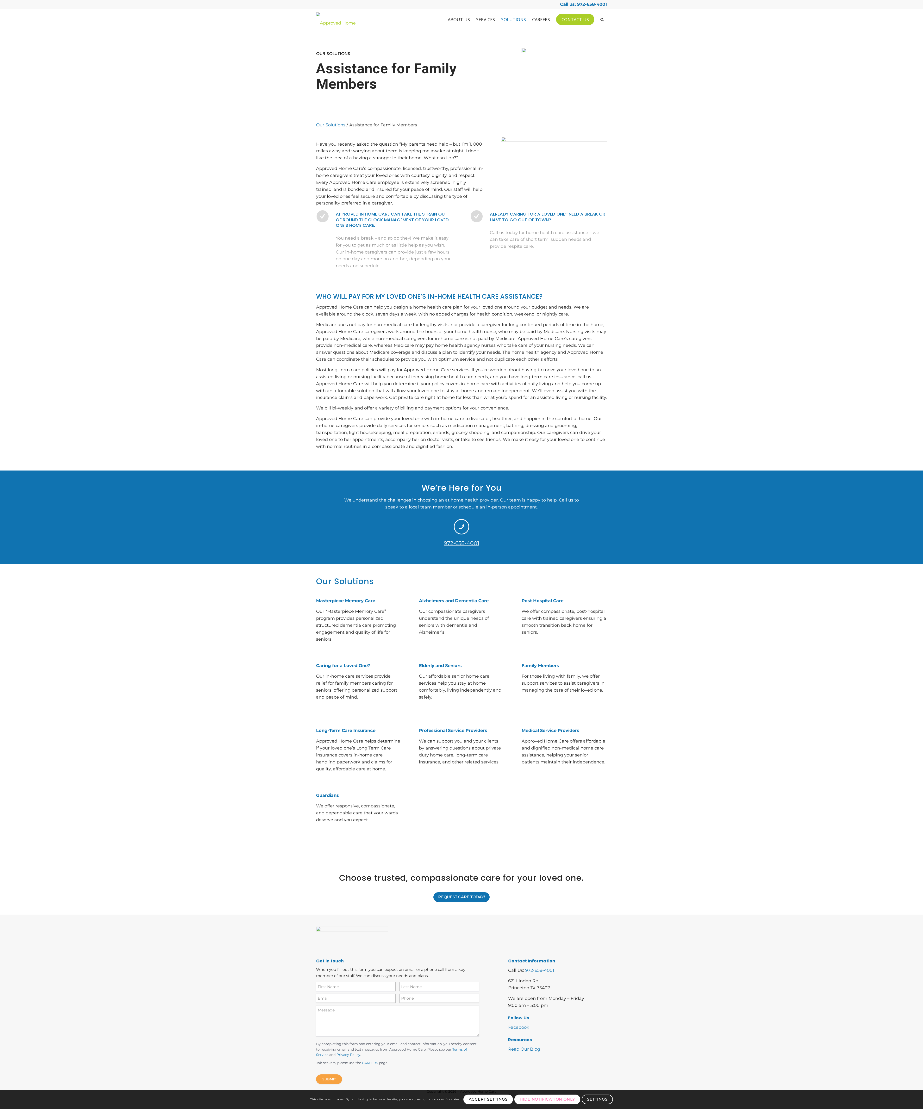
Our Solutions (330, 125)
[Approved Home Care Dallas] (337, 19)
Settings (597, 1099)
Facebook (518, 1027)
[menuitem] (459, 19)
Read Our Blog (524, 1049)
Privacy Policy (348, 1055)
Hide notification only (547, 1099)
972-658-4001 (461, 543)
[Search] (602, 19)
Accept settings (488, 1099)
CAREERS (370, 1063)
